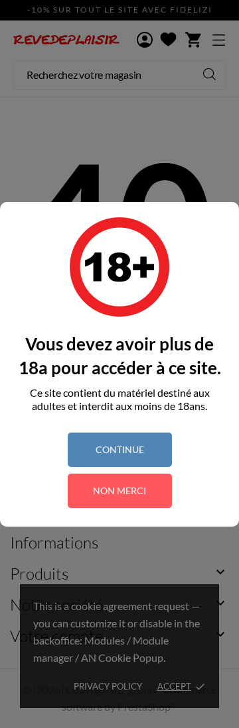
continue (120, 449)
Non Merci (119, 490)
